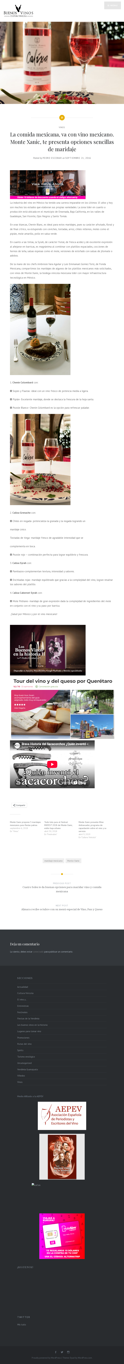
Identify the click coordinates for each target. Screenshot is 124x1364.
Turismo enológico (26, 1056)
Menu (114, 5)
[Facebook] (55, 1352)
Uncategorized (24, 1062)
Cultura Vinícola (25, 993)
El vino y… (22, 999)
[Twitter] (62, 1352)
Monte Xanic (73, 860)
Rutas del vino (24, 1043)
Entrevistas (23, 1005)
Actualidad (22, 986)
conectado (38, 951)
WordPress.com (85, 1357)
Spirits (20, 1050)
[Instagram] (68, 1352)
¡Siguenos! (25, 1267)
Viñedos (21, 1075)
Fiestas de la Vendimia (28, 1018)
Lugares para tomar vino (29, 1031)
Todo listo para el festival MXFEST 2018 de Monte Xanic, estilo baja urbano (58, 825)
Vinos (62, 127)
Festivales (22, 1012)
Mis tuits (21, 1324)
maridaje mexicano (53, 860)
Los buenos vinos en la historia (32, 1024)
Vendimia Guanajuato (27, 1069)
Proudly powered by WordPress (46, 1357)
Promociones (23, 1037)
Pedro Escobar (52, 158)
